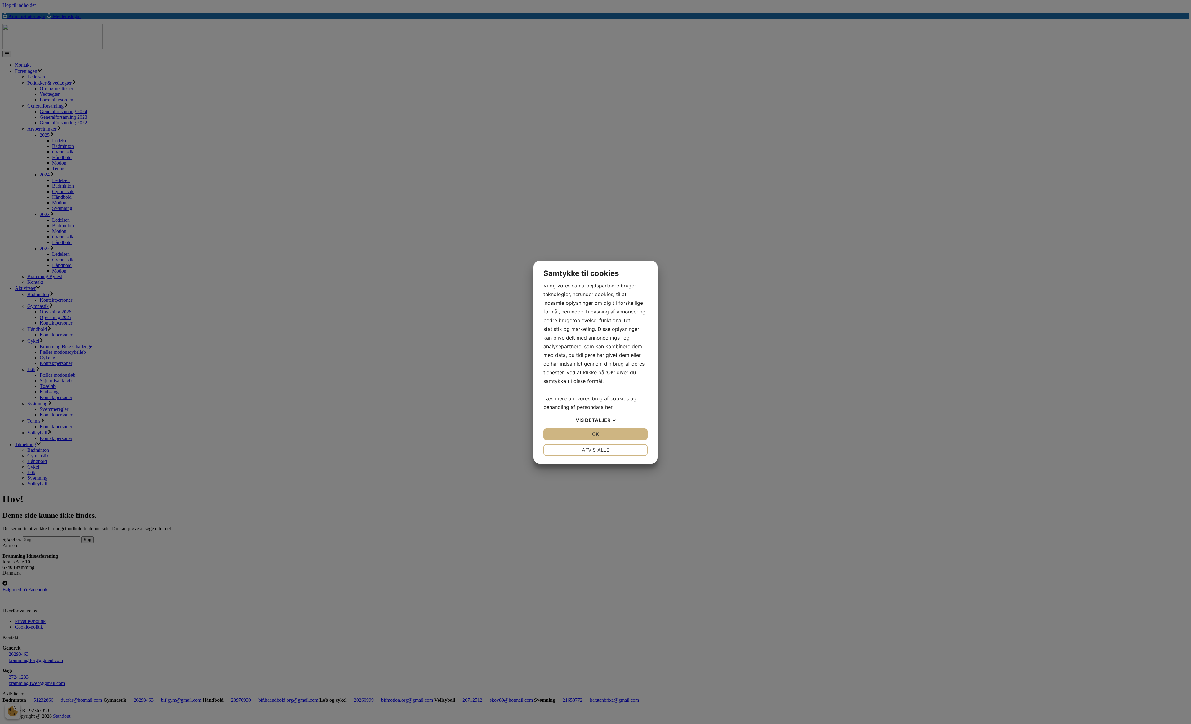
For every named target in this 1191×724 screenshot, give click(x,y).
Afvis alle (595, 450)
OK (595, 434)
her (608, 407)
